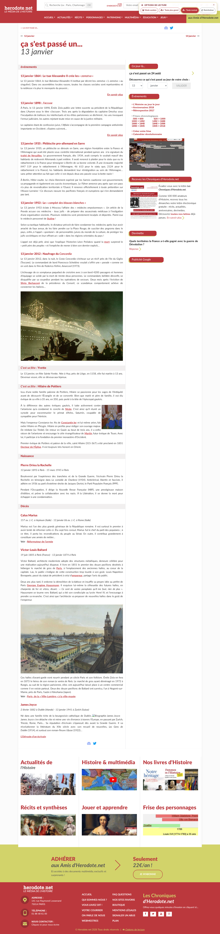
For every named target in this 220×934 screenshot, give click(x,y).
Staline (50, 219)
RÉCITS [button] (78, 17)
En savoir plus (115, 94)
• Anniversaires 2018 (143, 107)
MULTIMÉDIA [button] (132, 17)
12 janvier (29, 36)
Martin (88, 433)
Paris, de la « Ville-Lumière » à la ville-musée (51, 696)
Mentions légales (124, 910)
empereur (77, 575)
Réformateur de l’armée (40, 542)
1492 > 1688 (158, 121)
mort (107, 242)
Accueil (87, 894)
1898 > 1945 (138, 126)
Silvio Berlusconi (30, 283)
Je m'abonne (148, 874)
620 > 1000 (159, 118)
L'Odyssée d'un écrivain (33, 736)
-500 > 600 (137, 118)
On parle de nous (93, 915)
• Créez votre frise (141, 131)
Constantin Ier (69, 423)
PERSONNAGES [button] (94, 17)
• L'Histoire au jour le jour (146, 104)
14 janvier (191, 36)
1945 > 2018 (158, 126)
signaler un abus (123, 915)
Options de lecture (135, 929)
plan (115, 921)
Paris (59, 568)
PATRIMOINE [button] (114, 17)
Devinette (138, 233)
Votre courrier (92, 910)
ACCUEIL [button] (48, 17)
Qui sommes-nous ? (94, 900)
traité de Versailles (31, 155)
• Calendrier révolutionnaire (147, 134)
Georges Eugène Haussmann (43, 585)
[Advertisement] (163, 292)
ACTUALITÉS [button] (64, 17)
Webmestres (90, 921)
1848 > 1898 (158, 123)
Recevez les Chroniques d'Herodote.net (155, 179)
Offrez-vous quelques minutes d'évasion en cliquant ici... (170, 907)
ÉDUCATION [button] (149, 17)
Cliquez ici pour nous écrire (45, 924)
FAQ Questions (121, 894)
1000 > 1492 (138, 121)
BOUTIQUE (118, 905)
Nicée (68, 409)
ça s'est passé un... (30, 28)
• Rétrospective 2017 (143, 110)
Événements (139, 96)
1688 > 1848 (138, 123)
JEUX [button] (163, 17)
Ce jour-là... (138, 66)
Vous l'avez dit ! (92, 905)
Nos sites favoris (123, 900)
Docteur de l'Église (31, 447)
